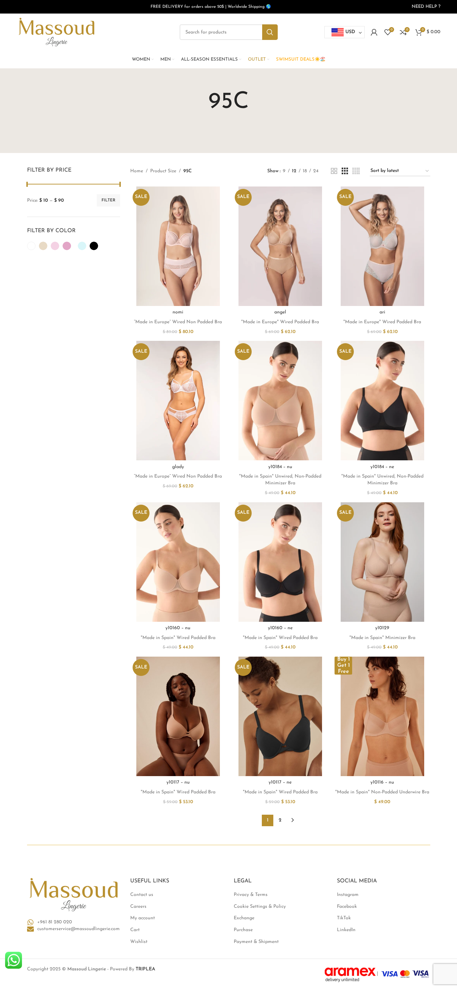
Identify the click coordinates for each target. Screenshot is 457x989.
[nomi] (178, 246)
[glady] (178, 400)
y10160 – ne (280, 628)
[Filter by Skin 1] (43, 246)
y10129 (382, 628)
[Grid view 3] (345, 171)
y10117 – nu (178, 782)
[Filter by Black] (94, 246)
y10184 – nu (280, 466)
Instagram (348, 894)
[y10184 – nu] (280, 400)
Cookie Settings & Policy (260, 906)
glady (178, 466)
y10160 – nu (177, 628)
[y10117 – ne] (280, 716)
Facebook (347, 906)
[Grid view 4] (356, 171)
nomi (178, 312)
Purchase (243, 929)
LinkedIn (346, 929)
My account (142, 918)
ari (382, 312)
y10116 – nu (382, 782)
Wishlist (138, 941)
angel (280, 312)
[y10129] (382, 562)
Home (136, 171)
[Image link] (73, 894)
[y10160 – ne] (280, 562)
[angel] (280, 246)
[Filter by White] (31, 246)
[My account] (374, 32)
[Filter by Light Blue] (82, 246)
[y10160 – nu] (178, 562)
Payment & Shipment (256, 941)
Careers (138, 906)
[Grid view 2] (334, 171)
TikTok (344, 918)
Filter (108, 200)
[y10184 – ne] (382, 400)
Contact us (141, 894)
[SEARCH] (270, 32)
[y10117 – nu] (178, 716)
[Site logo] (56, 32)
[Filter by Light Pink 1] (55, 246)
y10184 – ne (382, 466)
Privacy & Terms (251, 894)
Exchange (244, 918)
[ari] (382, 246)
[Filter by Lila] (67, 246)
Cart (135, 929)
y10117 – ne (280, 782)
